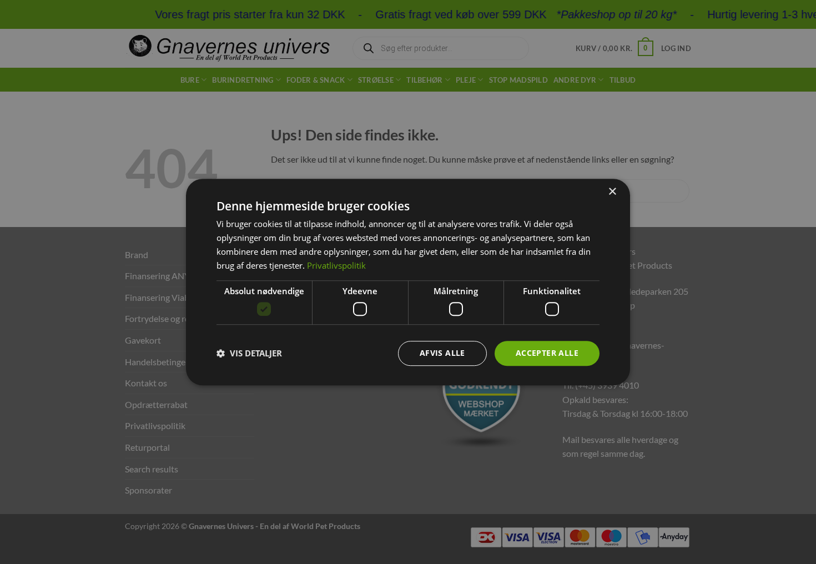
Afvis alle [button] (442, 353)
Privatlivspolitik (336, 265)
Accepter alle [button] (547, 353)
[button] (249, 353)
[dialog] (408, 282)
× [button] (612, 192)
